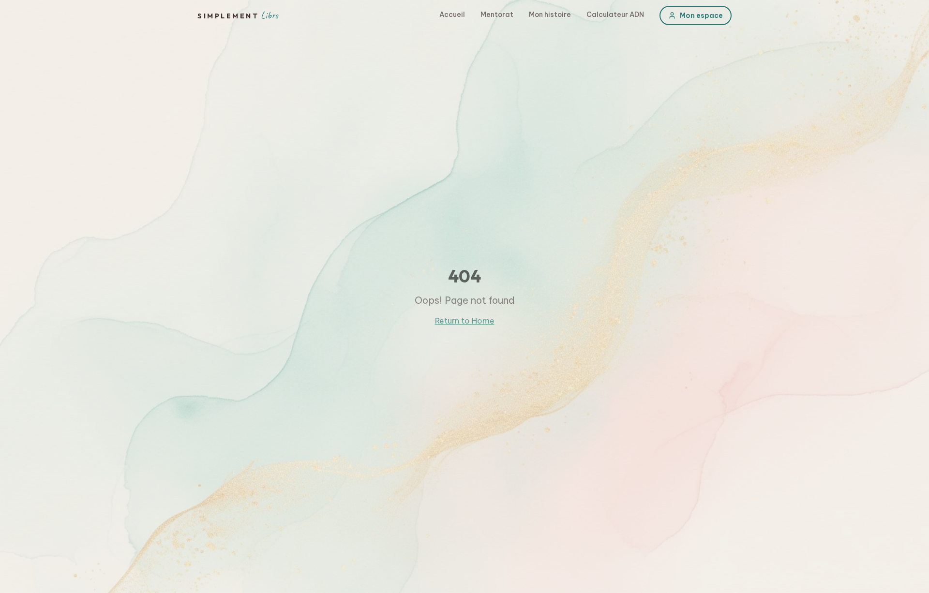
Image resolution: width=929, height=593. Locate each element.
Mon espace (701, 15)
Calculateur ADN (615, 14)
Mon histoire (550, 14)
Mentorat (496, 14)
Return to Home (464, 321)
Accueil (452, 14)
